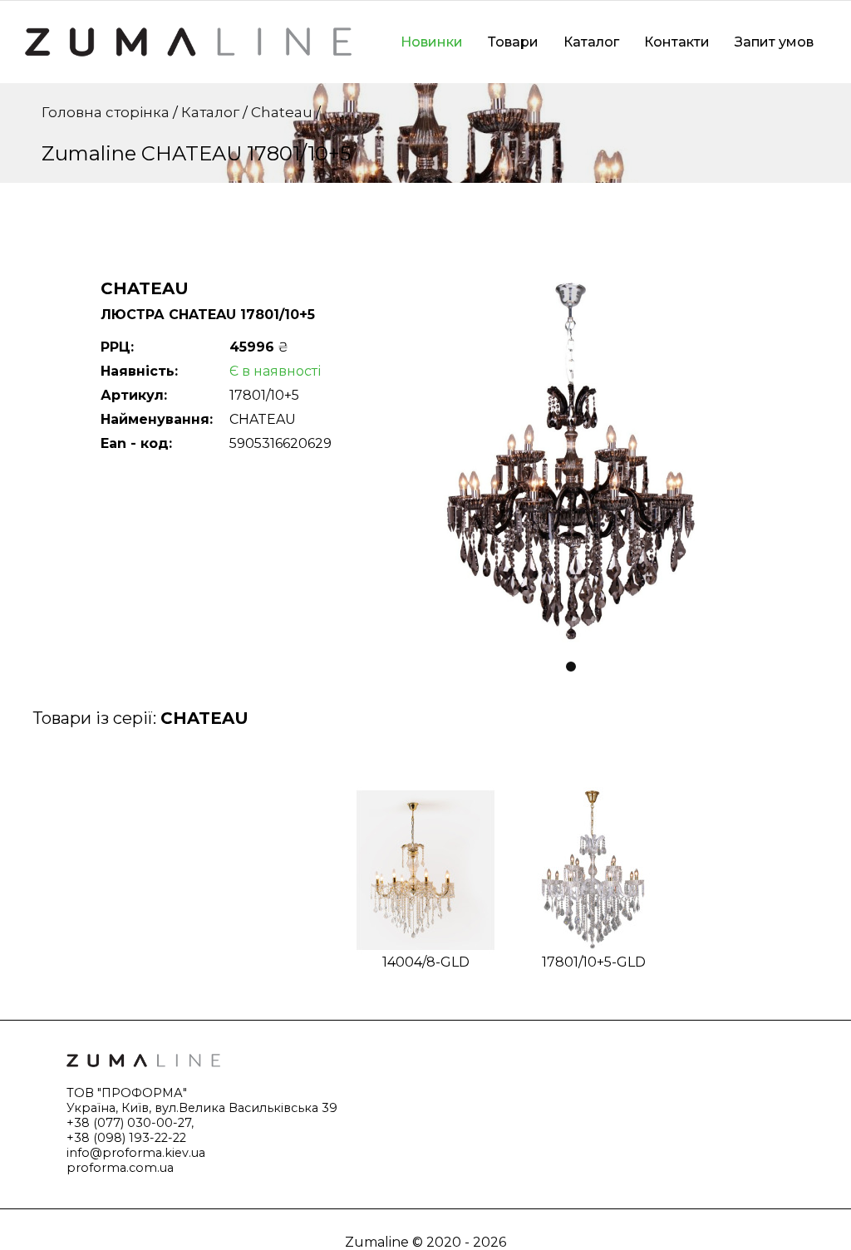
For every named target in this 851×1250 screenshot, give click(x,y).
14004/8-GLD (426, 962)
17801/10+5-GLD (594, 962)
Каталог (591, 42)
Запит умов (774, 42)
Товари (513, 42)
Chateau (281, 112)
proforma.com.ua (120, 1167)
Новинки (432, 42)
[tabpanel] (571, 462)
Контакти (677, 42)
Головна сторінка (106, 112)
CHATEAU (204, 718)
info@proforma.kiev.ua (135, 1152)
